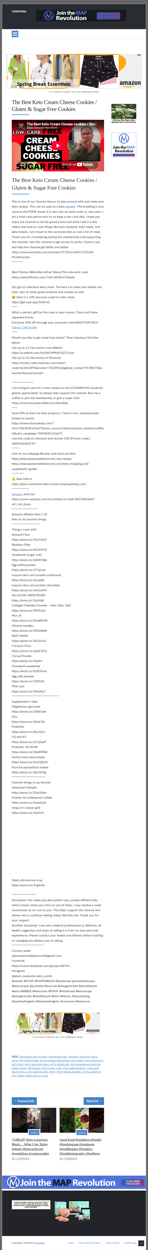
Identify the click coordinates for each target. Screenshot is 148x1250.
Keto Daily (77, 1060)
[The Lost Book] (123, 123)
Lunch (34, 1132)
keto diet (18, 1064)
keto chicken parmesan (55, 1060)
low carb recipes (37, 1072)
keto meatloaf (59, 1064)
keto (15, 1060)
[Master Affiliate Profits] (81, 20)
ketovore (48, 1068)
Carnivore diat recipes (33, 1057)
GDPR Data (130, 1243)
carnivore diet (57, 1057)
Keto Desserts (94, 1060)
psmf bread (64, 1072)
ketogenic (34, 1068)
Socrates (40, 1243)
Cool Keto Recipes (19, 11)
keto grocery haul (37, 1064)
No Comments (20, 1159)
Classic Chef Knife (24, 327)
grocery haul (88, 1057)
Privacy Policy (113, 1243)
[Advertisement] (58, 847)
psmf (52, 1072)
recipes (76, 1072)
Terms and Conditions (90, 1243)
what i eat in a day (36, 1076)
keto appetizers (29, 1060)
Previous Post (26, 1101)
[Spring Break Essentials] (74, 87)
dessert (70, 206)
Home (71, 1243)
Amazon (17, 494)
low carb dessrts (74, 1068)
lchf (58, 1068)
